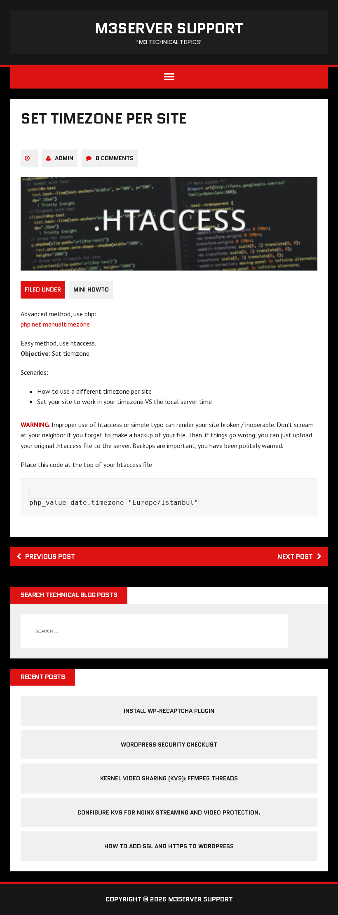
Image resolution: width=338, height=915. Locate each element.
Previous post (50, 556)
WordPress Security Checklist (169, 744)
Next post (295, 556)
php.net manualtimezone (55, 324)
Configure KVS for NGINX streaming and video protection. (169, 812)
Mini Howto (91, 289)
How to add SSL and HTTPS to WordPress (169, 846)
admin (64, 158)
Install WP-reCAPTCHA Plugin (169, 711)
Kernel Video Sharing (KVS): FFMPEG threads (169, 778)
